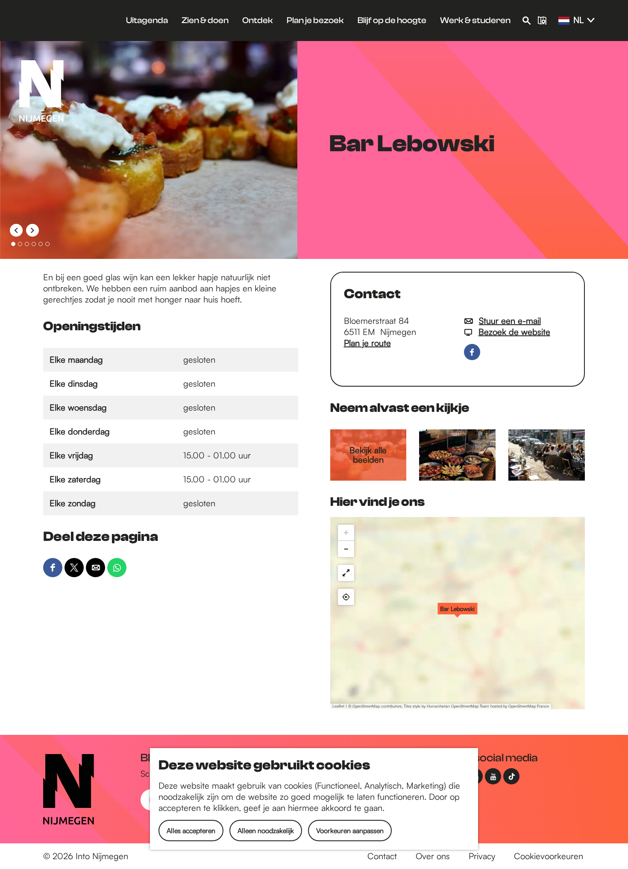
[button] (457, 613)
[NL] (564, 21)
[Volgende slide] (32, 230)
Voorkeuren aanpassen (350, 830)
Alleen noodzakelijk (266, 830)
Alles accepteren (191, 830)
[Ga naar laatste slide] (16, 230)
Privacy (482, 856)
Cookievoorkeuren (548, 856)
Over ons (433, 856)
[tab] (13, 244)
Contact (382, 856)
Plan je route (367, 343)
